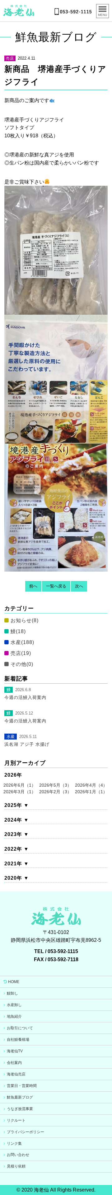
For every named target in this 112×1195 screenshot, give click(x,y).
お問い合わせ (18, 1155)
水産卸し (14, 1005)
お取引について (20, 1028)
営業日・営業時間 (22, 1086)
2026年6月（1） (19, 785)
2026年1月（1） (91, 791)
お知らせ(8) (25, 620)
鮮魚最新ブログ (20, 1097)
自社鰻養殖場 (18, 1039)
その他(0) (22, 664)
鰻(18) (18, 631)
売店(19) (21, 653)
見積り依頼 (16, 1166)
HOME (13, 982)
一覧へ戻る (56, 586)
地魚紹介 (14, 1016)
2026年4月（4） (91, 785)
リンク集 (14, 1143)
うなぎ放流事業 (20, 1109)
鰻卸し (12, 993)
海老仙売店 (16, 1074)
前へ (33, 586)
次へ (79, 586)
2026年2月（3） (55, 791)
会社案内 (14, 1062)
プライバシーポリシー (25, 1132)
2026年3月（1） (19, 791)
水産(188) (22, 642)
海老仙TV (15, 1051)
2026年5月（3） (55, 785)
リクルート (16, 1120)
